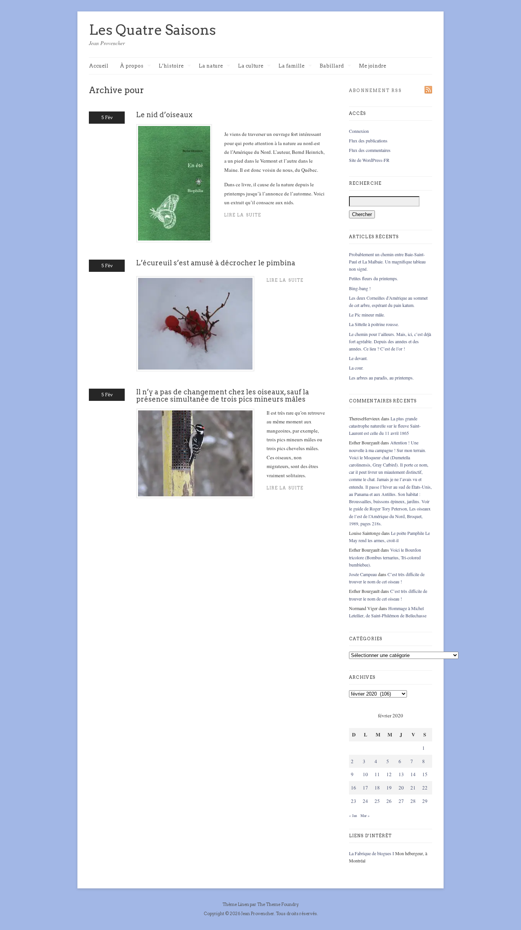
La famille (291, 66)
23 (353, 801)
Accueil (98, 66)
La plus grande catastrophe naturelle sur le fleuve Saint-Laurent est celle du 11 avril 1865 (385, 425)
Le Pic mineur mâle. (367, 315)
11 (377, 774)
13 (401, 774)
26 (389, 801)
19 (389, 787)
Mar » (365, 815)
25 (377, 801)
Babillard (332, 66)
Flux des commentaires (370, 150)
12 (389, 774)
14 (413, 774)
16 (353, 787)
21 (413, 787)
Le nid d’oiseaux (164, 115)
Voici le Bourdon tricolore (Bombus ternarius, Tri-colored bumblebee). (385, 557)
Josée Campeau (363, 574)
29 (425, 801)
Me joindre (372, 66)
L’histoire (171, 66)
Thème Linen (236, 904)
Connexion (359, 131)
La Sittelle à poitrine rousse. (374, 324)
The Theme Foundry (277, 904)
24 (365, 801)
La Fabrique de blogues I (371, 853)
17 (365, 787)
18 (377, 787)
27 (401, 801)
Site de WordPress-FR (369, 160)
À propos (131, 66)
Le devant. (358, 358)
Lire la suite (242, 215)
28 (413, 801)
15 (425, 774)
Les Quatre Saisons (152, 29)
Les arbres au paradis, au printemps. (381, 378)
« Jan (353, 815)
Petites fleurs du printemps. (373, 278)
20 (401, 787)
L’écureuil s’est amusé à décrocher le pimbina (215, 263)
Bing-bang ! (360, 288)
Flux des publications (368, 140)
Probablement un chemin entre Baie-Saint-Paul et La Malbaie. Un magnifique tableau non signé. (387, 261)
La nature (211, 66)
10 (365, 774)
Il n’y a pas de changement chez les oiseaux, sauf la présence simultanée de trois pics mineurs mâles (222, 395)
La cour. (356, 368)
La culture (250, 66)
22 (425, 787)
